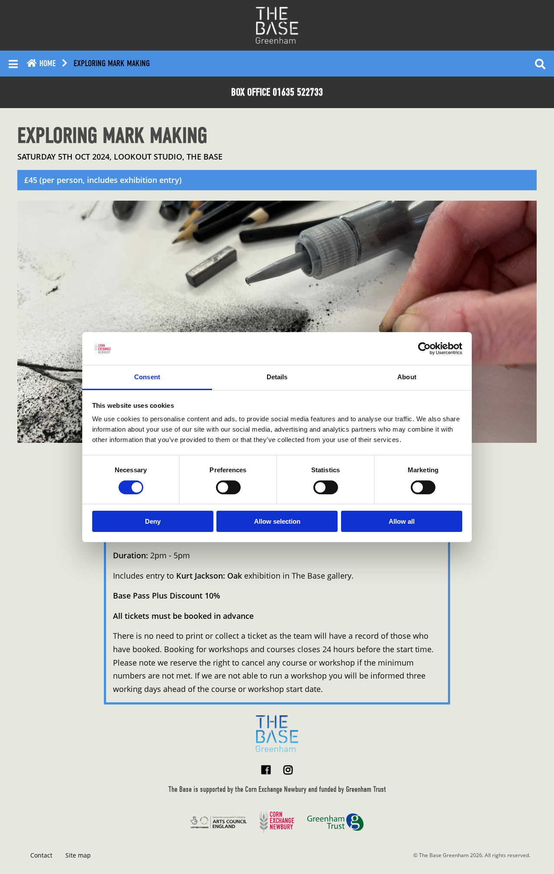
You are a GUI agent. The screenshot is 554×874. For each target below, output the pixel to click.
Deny (153, 521)
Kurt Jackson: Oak (209, 575)
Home (46, 63)
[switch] (228, 487)
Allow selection (277, 521)
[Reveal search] (540, 64)
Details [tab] (277, 377)
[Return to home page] (277, 733)
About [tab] (406, 377)
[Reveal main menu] (13, 64)
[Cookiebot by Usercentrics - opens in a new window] (424, 348)
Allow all (402, 521)
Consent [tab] (147, 377)
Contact (41, 855)
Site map (78, 855)
